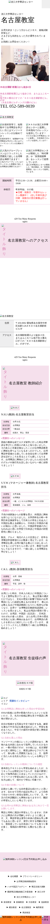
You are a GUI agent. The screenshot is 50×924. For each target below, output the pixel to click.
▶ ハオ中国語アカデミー (16, 887)
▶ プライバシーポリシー (31, 876)
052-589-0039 (22, 106)
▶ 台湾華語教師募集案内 (25, 881)
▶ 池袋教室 (44, 902)
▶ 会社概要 (13, 876)
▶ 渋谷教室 (31, 902)
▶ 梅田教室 (38, 907)
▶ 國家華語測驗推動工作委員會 (19, 892)
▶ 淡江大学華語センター (25, 897)
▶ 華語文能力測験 (37, 887)
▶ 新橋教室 (19, 902)
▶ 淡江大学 (40, 892)
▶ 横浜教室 (11, 907)
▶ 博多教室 (25, 912)
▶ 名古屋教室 (25, 907)
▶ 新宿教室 (6, 902)
